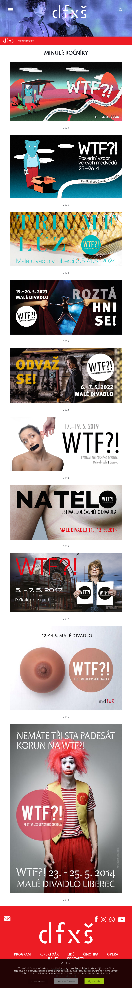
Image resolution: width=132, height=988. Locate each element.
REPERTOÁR (49, 954)
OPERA (112, 954)
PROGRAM (22, 954)
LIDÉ (70, 954)
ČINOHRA (90, 954)
